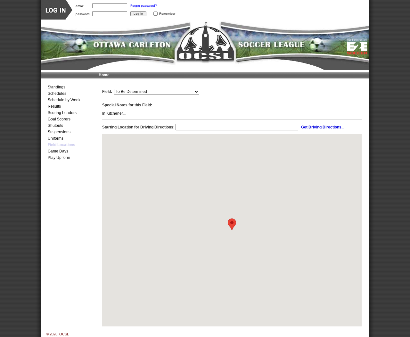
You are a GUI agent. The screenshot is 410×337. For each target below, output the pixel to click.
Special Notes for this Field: (127, 105)
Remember (167, 13)
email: (80, 5)
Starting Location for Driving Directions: (138, 127)
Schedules (57, 93)
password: (83, 13)
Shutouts (55, 125)
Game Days (58, 151)
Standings (56, 87)
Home (104, 75)
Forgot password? (143, 5)
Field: (107, 91)
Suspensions (59, 132)
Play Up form (59, 157)
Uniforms (55, 138)
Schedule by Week (64, 100)
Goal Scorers (59, 119)
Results (54, 106)
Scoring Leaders (62, 113)
